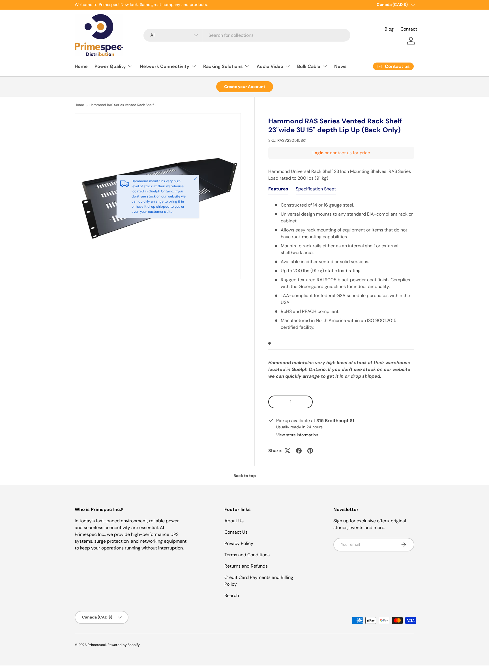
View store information (297, 434)
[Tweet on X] (287, 450)
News (340, 66)
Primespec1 (97, 645)
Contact (408, 29)
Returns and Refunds (246, 566)
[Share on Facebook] (298, 450)
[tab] (278, 190)
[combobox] (246, 35)
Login (317, 153)
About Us (234, 521)
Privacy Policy (238, 543)
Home (81, 66)
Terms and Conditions (247, 555)
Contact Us (236, 532)
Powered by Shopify (124, 645)
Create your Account (244, 86)
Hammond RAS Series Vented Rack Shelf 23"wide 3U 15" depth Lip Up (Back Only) (123, 105)
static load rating (343, 271)
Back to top (244, 475)
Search (231, 595)
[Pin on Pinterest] (310, 450)
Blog (389, 29)
